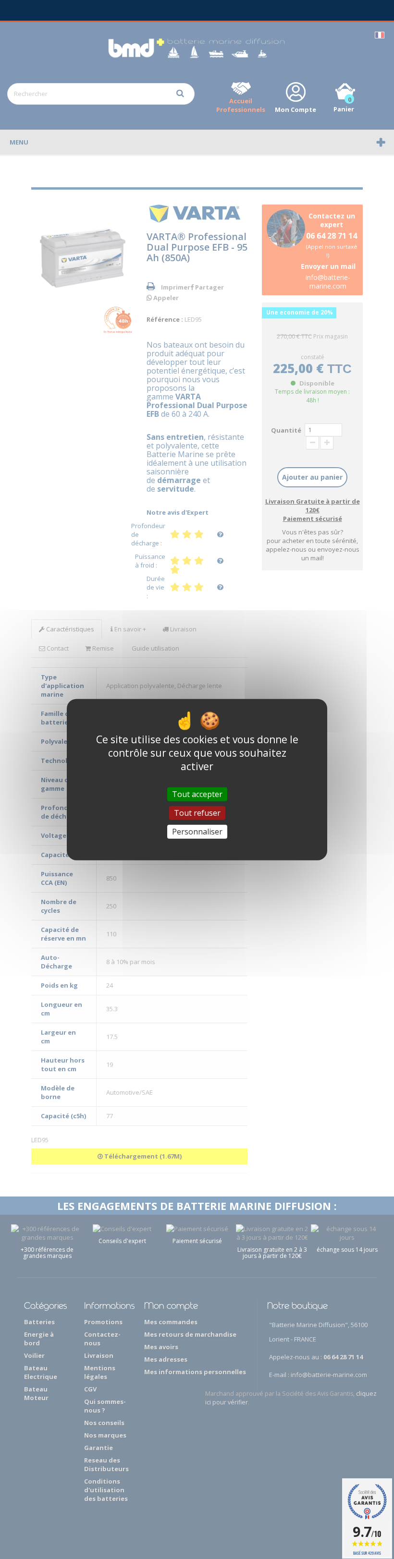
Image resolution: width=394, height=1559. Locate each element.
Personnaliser (197, 831)
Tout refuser (197, 812)
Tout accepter (197, 793)
